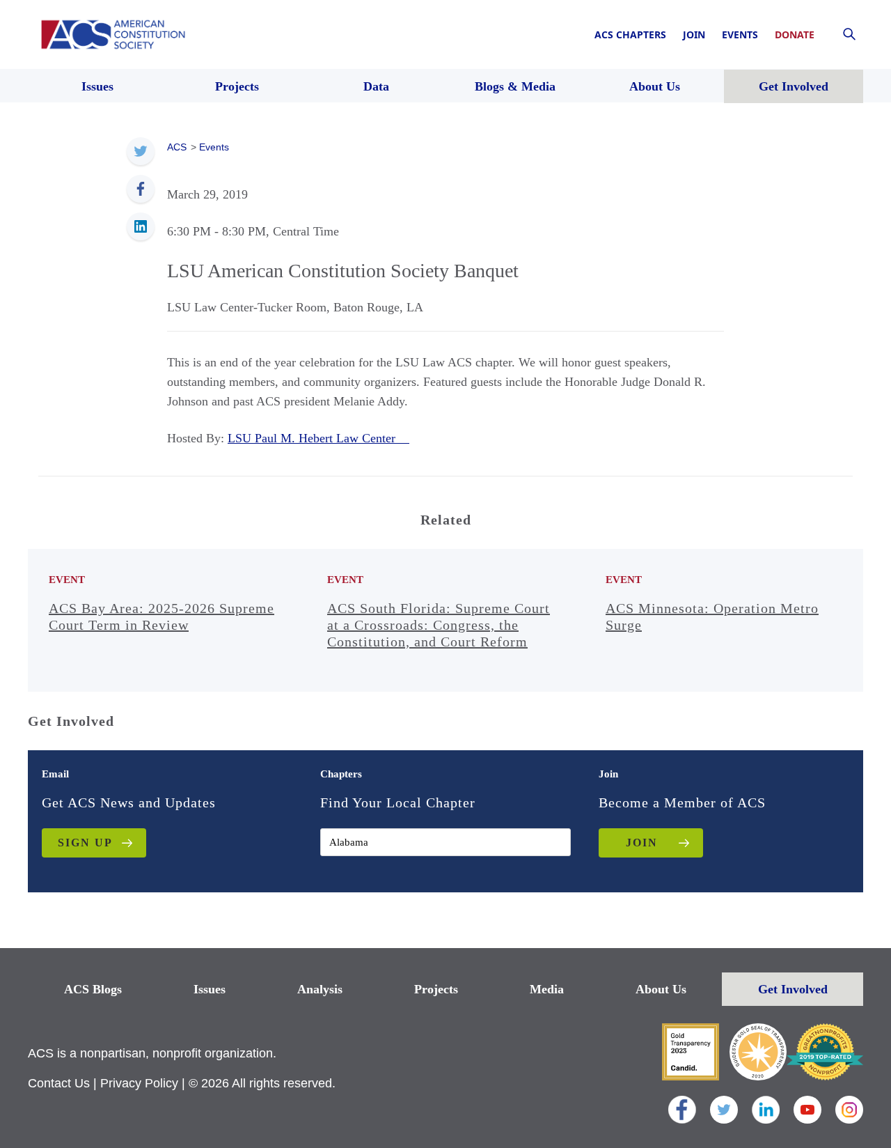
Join (694, 34)
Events (740, 34)
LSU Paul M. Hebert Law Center (318, 438)
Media (547, 989)
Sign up (85, 842)
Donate (794, 34)
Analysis (319, 989)
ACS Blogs (93, 989)
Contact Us (59, 1083)
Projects (436, 989)
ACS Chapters (630, 34)
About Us (661, 989)
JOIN (642, 842)
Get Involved (793, 989)
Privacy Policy (139, 1083)
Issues (210, 989)
